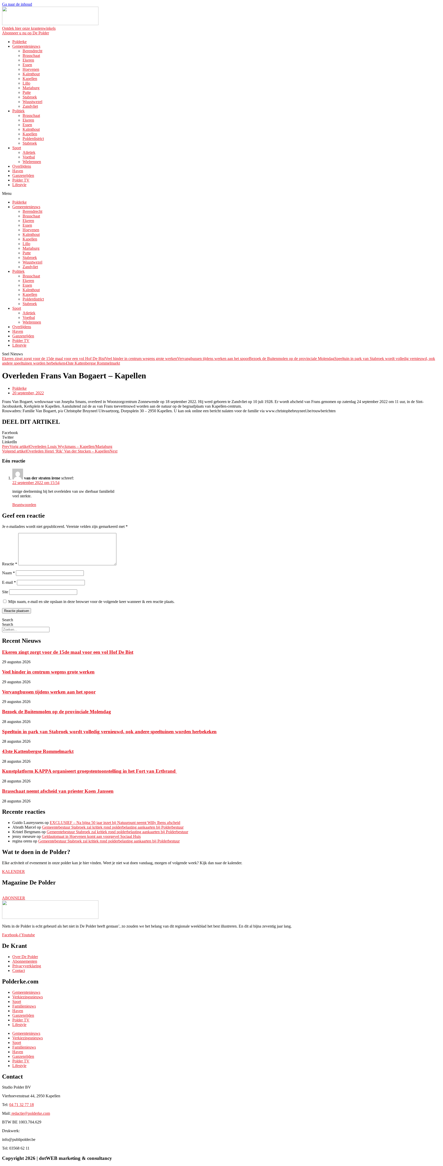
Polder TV (20, 180)
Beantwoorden (24, 504)
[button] (221, 193)
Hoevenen (31, 69)
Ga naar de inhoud (17, 4)
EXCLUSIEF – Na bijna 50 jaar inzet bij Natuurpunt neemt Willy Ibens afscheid (115, 822)
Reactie (9, 564)
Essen (27, 65)
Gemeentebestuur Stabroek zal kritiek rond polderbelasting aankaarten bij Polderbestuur (113, 827)
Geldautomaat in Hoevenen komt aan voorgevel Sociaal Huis (91, 836)
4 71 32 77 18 (21, 1104)
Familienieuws (24, 1006)
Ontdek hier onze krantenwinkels (29, 28)
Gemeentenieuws (26, 46)
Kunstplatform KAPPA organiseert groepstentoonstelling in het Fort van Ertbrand (89, 771)
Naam (8, 573)
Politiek (18, 111)
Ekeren (28, 60)
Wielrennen (32, 161)
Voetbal (29, 157)
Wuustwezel (32, 101)
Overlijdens (21, 166)
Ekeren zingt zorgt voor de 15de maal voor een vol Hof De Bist (53, 358)
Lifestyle (19, 185)
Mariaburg (31, 88)
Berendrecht (32, 51)
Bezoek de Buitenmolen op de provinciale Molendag (291, 358)
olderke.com (31, 1113)
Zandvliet (30, 106)
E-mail (9, 582)
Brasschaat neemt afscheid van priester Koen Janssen (58, 791)
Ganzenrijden (23, 175)
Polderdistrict (33, 138)
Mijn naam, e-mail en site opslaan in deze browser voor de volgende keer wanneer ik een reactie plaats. (91, 601)
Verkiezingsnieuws (27, 997)
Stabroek (30, 97)
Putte (27, 92)
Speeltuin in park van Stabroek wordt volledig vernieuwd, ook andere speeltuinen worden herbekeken (109, 731)
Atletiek (29, 152)
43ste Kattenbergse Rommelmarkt (92, 363)
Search (7, 620)
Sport (16, 148)
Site (5, 592)
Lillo (26, 83)
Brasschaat (31, 55)
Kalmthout (31, 74)
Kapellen (30, 78)
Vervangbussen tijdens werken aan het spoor (213, 358)
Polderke (19, 41)
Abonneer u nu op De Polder (25, 33)
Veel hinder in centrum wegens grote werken (141, 358)
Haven (17, 171)
